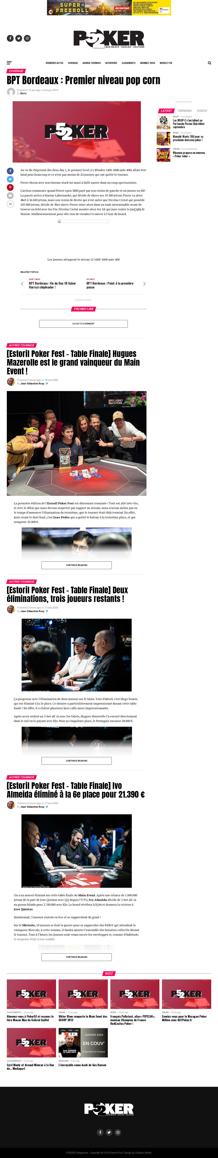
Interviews (111, 63)
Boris (23, 93)
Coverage (73, 63)
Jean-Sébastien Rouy (32, 383)
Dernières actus (54, 63)
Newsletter (166, 63)
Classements (128, 63)
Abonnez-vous (147, 63)
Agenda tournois (92, 63)
